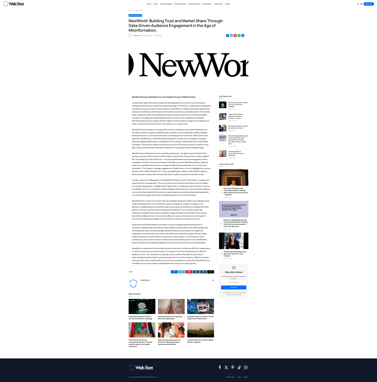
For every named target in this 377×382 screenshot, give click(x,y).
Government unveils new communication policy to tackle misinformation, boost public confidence (140, 343)
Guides (227, 4)
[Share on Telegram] (243, 35)
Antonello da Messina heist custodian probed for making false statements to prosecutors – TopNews (236, 191)
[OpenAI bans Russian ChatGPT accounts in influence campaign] (142, 306)
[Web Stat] (13, 4)
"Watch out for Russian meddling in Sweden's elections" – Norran (235, 116)
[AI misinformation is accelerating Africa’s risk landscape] (171, 306)
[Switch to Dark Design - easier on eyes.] (358, 4)
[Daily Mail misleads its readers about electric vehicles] (222, 128)
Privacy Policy (231, 294)
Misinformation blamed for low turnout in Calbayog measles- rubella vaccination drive (169, 342)
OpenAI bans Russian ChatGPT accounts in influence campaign (140, 318)
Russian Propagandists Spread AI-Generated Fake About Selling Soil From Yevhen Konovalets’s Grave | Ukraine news (238, 140)
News (156, 4)
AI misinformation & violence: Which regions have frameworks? (200, 318)
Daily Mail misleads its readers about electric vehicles (238, 127)
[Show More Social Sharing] (246, 35)
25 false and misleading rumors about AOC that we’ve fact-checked (235, 254)
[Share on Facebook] (227, 35)
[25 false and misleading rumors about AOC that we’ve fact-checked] (233, 241)
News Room (137, 35)
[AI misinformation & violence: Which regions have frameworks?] (200, 306)
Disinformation (194, 4)
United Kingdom (166, 4)
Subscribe (368, 4)
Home (149, 4)
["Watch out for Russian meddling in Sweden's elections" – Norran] (222, 116)
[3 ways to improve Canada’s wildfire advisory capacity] (200, 329)
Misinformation (180, 4)
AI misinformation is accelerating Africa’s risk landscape (170, 318)
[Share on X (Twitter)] (231, 35)
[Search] (361, 4)
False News (218, 4)
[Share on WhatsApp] (239, 35)
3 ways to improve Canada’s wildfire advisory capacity (200, 341)
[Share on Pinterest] (235, 35)
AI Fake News (207, 4)
